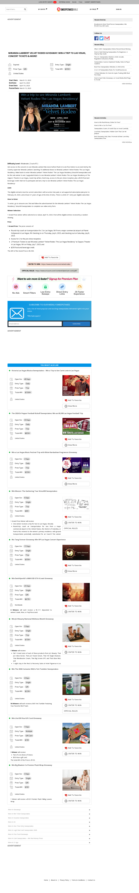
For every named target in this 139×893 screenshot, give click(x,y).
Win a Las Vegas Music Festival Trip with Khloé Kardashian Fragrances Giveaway (44, 452)
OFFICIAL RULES (71, 528)
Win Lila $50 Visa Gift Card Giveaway (26, 718)
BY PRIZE (93, 9)
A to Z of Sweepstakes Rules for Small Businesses (110, 70)
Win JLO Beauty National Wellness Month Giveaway (33, 619)
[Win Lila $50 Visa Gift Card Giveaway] (76, 743)
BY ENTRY (41, 9)
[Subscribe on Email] (107, 38)
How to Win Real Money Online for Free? (107, 122)
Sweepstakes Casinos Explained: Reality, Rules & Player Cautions (112, 63)
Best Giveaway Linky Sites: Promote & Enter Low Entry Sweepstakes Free (111, 137)
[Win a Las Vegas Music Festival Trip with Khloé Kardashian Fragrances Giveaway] (76, 472)
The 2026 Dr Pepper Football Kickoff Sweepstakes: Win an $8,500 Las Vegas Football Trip (47, 413)
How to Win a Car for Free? (103, 125)
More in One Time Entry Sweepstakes (20, 826)
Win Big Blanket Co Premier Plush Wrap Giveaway (32, 765)
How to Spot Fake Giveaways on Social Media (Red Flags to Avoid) (112, 79)
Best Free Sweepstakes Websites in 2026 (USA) (109, 67)
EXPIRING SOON (64, 2)
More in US (11, 822)
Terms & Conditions (78, 880)
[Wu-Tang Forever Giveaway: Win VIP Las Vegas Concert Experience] (76, 560)
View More (72, 406)
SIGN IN (118, 9)
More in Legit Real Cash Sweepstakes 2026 (22, 830)
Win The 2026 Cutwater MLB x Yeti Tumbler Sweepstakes (35, 669)
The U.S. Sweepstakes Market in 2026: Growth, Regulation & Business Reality (109, 58)
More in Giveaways (14, 810)
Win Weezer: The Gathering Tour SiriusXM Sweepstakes (34, 491)
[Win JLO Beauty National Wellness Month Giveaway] (76, 641)
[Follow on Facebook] (96, 38)
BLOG (74, 2)
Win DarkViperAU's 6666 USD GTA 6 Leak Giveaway (32, 578)
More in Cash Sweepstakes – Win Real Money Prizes (25, 838)
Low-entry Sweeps (47, 2)
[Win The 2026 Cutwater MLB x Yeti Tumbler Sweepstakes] (76, 694)
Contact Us (91, 880)
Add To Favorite (51, 257)
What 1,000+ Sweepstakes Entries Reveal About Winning (112, 49)
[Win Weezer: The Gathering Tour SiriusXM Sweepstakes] (76, 511)
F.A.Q (80, 2)
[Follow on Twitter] (101, 38)
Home (46, 880)
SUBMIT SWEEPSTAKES (92, 2)
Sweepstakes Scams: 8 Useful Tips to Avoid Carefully (111, 128)
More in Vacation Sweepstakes (18, 818)
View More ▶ (127, 84)
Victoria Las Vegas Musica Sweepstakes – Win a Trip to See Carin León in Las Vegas (45, 370)
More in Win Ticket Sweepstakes (19, 814)
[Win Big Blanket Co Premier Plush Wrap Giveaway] (76, 790)
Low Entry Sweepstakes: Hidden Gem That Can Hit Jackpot (110, 132)
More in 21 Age (13, 842)
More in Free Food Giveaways (18, 834)
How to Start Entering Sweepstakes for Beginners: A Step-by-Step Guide (111, 53)
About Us (54, 880)
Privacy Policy (64, 880)
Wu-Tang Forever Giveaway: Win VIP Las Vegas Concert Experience (39, 539)
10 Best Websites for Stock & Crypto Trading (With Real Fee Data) (112, 74)
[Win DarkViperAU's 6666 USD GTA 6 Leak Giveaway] (76, 601)
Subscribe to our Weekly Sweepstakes (49, 304)
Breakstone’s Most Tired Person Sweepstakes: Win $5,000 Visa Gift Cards (110, 25)
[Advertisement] (49, 35)
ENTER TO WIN (75, 522)
